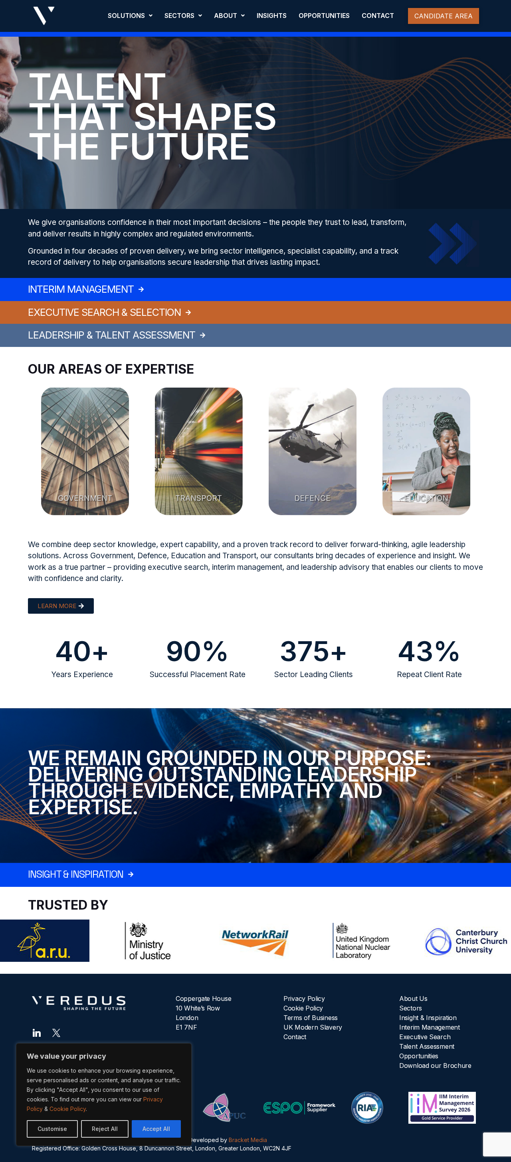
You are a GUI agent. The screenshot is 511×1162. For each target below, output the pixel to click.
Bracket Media (248, 1139)
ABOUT (225, 16)
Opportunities (418, 1056)
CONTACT (378, 16)
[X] (56, 1032)
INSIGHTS (272, 16)
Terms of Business (310, 1018)
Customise (52, 1128)
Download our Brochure (435, 1065)
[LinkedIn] (37, 1032)
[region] (104, 1094)
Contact (294, 1037)
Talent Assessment (426, 1046)
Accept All (156, 1128)
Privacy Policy (304, 998)
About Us (413, 998)
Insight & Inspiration (428, 1018)
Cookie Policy (68, 1108)
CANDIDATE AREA (443, 16)
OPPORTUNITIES (324, 16)
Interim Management (429, 1027)
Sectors (410, 1008)
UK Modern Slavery (312, 1027)
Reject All (105, 1128)
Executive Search (424, 1037)
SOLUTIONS (126, 16)
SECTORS (179, 16)
